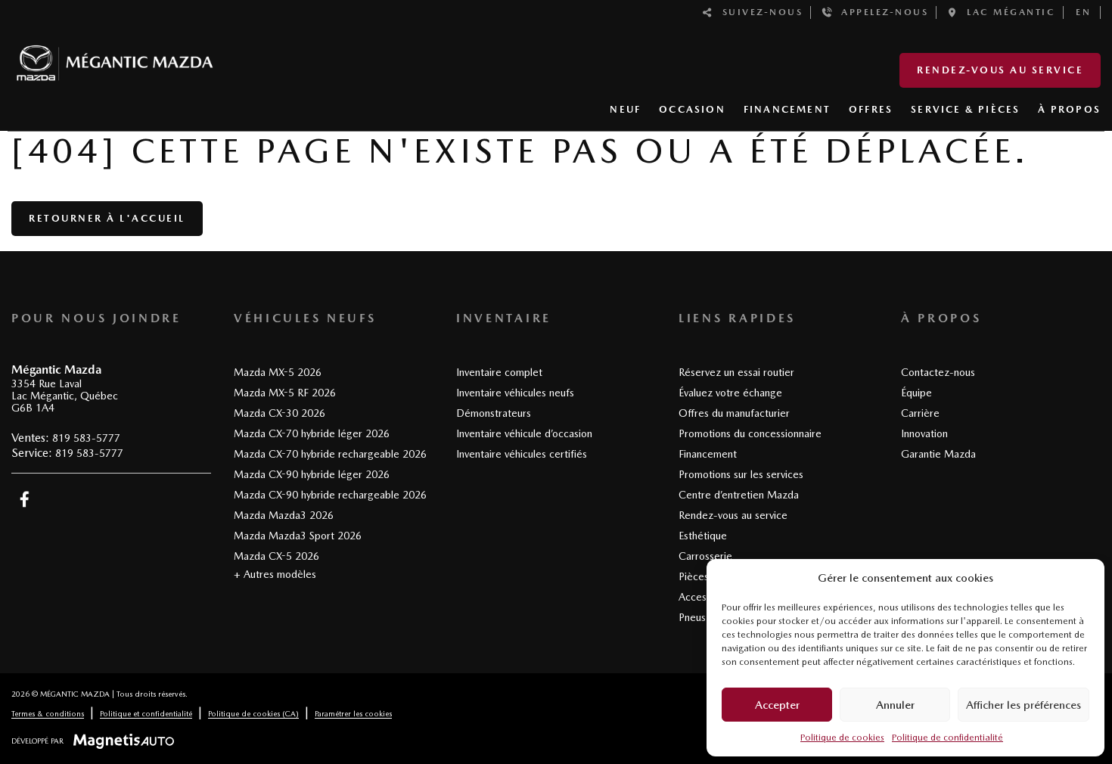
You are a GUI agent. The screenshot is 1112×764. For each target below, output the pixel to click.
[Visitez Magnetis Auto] (127, 740)
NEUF (625, 109)
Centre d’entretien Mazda (739, 495)
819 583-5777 (86, 438)
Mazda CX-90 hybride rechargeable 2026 (330, 495)
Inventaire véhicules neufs (515, 393)
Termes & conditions (47, 713)
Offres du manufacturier (734, 413)
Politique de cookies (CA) (253, 713)
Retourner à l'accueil (107, 218)
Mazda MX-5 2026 (277, 372)
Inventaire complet (499, 372)
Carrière (920, 413)
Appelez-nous (880, 12)
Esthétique (703, 536)
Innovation (924, 433)
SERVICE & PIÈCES (965, 109)
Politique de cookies (842, 737)
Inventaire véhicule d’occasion (524, 433)
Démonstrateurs (493, 413)
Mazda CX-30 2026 (279, 413)
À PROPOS (1069, 109)
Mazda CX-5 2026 (276, 556)
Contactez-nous (938, 372)
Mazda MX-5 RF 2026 (285, 393)
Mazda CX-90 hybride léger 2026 (312, 474)
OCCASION (692, 109)
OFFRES (871, 109)
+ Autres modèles (275, 574)
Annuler (895, 705)
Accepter (777, 705)
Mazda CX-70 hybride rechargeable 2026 (330, 454)
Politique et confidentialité (146, 713)
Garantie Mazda (938, 454)
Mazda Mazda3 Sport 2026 (298, 536)
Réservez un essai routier (736, 372)
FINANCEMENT (787, 109)
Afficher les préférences (1023, 705)
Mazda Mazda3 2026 (284, 515)
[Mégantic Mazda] (114, 56)
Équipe (916, 393)
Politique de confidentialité (947, 737)
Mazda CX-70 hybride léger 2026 (312, 433)
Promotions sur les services (741, 474)
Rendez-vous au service (1000, 70)
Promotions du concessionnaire (750, 433)
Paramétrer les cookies (353, 713)
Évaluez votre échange (730, 393)
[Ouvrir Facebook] (24, 499)
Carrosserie (705, 556)
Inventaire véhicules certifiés (521, 454)
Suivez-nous (758, 12)
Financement (708, 454)
